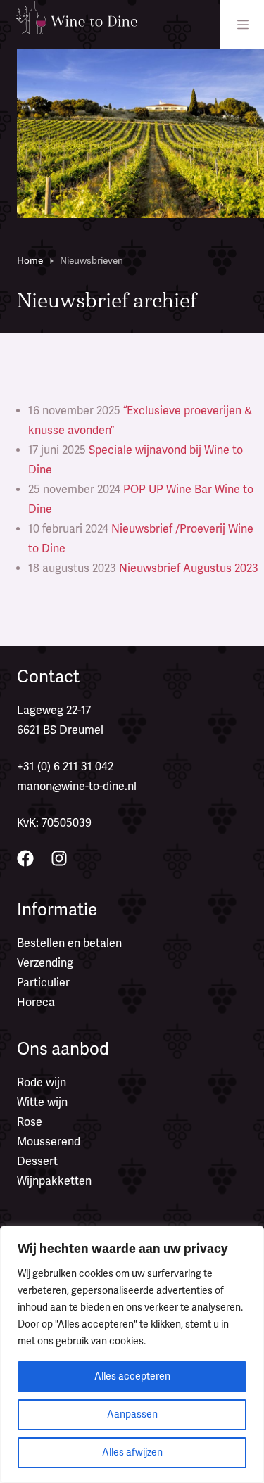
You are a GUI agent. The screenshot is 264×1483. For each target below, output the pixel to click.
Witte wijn (42, 1102)
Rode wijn (41, 1083)
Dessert (37, 1161)
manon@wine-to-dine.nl (77, 786)
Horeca (36, 1002)
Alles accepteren (132, 1376)
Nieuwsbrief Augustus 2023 (188, 568)
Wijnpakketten (54, 1181)
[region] (132, 1354)
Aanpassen (132, 1414)
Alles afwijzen (132, 1452)
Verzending (45, 963)
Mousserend (48, 1142)
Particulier (43, 983)
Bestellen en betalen (69, 943)
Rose (29, 1122)
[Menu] (243, 24)
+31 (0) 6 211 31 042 (65, 767)
